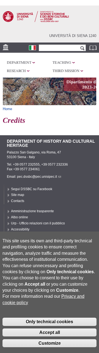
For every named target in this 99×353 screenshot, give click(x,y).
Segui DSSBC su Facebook (31, 189)
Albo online (19, 217)
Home (7, 109)
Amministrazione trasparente (32, 211)
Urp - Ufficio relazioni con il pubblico (38, 223)
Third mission (66, 70)
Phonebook (93, 47)
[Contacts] (32, 48)
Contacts (17, 201)
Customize (49, 343)
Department (19, 62)
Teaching (62, 62)
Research (16, 70)
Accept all (49, 332)
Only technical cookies (49, 321)
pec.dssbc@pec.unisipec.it (37, 177)
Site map (17, 195)
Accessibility (20, 229)
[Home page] (36, 21)
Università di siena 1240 (72, 36)
